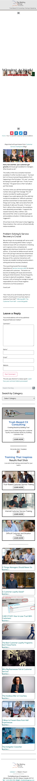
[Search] (33, 388)
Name (5, 349)
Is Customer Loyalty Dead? (13, 592)
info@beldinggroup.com (27, 780)
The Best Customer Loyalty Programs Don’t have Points (17, 644)
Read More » (5, 569)
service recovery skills (19, 268)
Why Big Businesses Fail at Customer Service (17, 670)
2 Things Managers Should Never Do (17, 567)
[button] (18, 13)
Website (5, 365)
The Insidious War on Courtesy (14, 696)
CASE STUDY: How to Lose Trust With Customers (17, 617)
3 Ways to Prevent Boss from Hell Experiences (15, 721)
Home (3, 136)
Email (5, 357)
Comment (6, 323)
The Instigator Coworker (12, 747)
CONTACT (13, 772)
